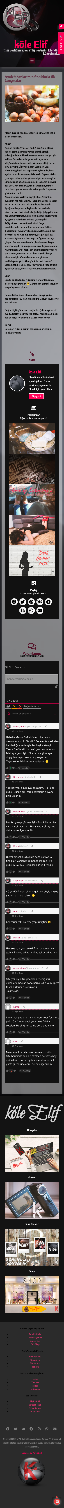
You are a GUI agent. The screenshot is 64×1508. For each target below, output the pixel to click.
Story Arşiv (35, 1360)
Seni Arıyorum (35, 1337)
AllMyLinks (35, 1411)
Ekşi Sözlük (35, 1401)
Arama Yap (35, 1341)
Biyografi (36, 396)
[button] (32, 60)
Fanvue (35, 1379)
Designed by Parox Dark (32, 1453)
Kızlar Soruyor (35, 1408)
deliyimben (19, 811)
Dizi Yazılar (35, 1363)
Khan (16, 846)
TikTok (35, 1385)
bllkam (17, 937)
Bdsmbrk (18, 777)
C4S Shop (35, 1344)
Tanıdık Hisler (35, 1334)
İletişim (35, 1366)
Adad (16, 911)
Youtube (35, 1382)
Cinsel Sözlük (35, 1404)
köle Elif (30, 44)
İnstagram (35, 1389)
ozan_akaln (19, 968)
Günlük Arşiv (35, 1356)
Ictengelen (19, 726)
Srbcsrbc (18, 880)
